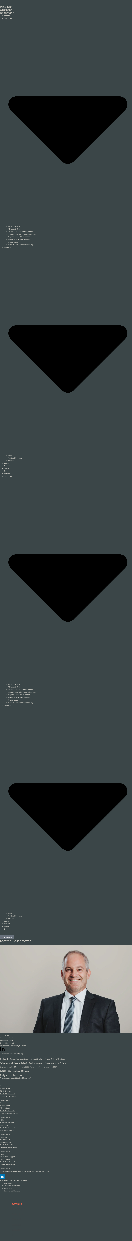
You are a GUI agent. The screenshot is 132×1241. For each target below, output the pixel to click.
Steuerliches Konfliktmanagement (20, 231)
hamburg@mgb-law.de (8, 1147)
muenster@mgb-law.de (9, 1113)
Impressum (8, 1183)
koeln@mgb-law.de (7, 1130)
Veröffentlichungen (15, 458)
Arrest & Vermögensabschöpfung (20, 244)
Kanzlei (6, 463)
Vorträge (11, 460)
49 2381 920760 (8, 1043)
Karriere (7, 466)
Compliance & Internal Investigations (22, 234)
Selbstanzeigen (13, 242)
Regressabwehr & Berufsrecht (19, 237)
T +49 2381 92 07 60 (7, 1162)
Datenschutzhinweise (12, 1186)
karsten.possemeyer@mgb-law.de (13, 1046)
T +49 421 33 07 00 (7, 1094)
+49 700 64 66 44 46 (40, 1171)
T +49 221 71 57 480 (7, 1128)
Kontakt (7, 468)
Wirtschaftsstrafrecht (16, 229)
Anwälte (7, 16)
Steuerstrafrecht (14, 226)
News (10, 455)
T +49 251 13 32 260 (7, 1111)
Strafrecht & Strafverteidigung (19, 239)
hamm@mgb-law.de (7, 1164)
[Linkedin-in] (2, 1176)
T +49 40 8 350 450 (7, 1145)
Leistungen (18, 1208)
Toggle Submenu (118, 1208)
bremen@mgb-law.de (8, 1096)
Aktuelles (17, 1214)
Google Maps (5, 1100)
